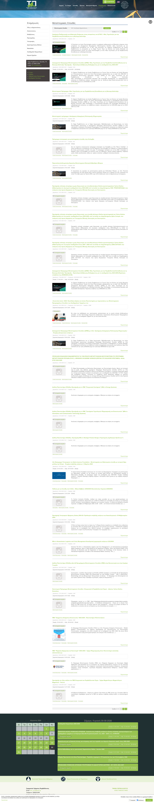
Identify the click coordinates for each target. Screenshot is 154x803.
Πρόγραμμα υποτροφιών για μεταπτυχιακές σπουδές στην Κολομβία (73, 139)
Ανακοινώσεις (31, 31)
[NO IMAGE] (59, 150)
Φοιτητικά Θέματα (91, 5)
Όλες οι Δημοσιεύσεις (33, 27)
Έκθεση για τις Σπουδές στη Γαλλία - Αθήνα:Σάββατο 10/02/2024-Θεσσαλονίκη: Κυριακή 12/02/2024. (82, 489)
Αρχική (61, 5)
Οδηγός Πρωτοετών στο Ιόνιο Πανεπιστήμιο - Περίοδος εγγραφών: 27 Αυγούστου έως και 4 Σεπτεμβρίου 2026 (92, 757)
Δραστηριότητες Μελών (34, 45)
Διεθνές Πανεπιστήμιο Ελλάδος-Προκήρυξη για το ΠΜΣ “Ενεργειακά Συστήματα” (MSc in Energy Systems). (84, 387)
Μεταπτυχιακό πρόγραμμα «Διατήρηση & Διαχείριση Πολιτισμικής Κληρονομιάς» (77, 116)
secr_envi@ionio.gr (36, 65)
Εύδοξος (31, 74)
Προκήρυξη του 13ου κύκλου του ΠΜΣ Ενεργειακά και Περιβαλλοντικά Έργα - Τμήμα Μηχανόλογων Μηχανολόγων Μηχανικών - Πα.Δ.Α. (87, 681)
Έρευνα (82, 5)
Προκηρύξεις (64, 83)
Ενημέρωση (102, 5)
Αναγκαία (133, 800)
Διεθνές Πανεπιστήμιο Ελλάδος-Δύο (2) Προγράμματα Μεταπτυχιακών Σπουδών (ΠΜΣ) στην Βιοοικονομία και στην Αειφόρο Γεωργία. (90, 564)
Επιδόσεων (141, 800)
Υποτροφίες (75, 155)
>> (126, 31)
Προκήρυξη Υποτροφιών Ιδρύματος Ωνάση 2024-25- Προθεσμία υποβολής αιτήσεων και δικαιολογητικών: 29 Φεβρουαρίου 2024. (89, 516)
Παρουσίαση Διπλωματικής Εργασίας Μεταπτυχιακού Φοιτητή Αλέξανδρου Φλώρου (77, 163)
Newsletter (30, 48)
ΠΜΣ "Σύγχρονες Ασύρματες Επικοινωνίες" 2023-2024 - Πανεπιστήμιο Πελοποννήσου (78, 617)
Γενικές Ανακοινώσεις (57, 83)
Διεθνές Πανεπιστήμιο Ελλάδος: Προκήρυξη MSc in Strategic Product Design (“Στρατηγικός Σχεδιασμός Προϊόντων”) (87, 437)
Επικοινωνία (111, 5)
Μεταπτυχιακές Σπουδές (73, 83)
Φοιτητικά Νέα (84, 323)
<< (18, 720)
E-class (31, 72)
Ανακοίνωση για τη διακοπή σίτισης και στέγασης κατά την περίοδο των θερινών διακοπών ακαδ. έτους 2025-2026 (94, 741)
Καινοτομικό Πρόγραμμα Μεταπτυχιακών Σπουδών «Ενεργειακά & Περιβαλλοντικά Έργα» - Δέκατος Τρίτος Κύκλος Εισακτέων (87, 590)
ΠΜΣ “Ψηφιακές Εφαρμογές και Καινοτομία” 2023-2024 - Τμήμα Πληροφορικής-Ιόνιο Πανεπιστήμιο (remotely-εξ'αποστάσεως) (85, 651)
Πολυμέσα (56, 311)
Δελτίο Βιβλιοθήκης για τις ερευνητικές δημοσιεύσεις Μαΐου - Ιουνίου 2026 (81, 749)
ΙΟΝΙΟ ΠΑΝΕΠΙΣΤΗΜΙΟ (121, 790)
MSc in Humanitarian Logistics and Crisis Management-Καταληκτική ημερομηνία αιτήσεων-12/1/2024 (83, 541)
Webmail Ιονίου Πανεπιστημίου (37, 76)
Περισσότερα (124, 57)
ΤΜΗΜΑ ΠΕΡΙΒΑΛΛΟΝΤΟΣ (120, 788)
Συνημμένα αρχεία (59, 42)
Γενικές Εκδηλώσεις (66, 323)
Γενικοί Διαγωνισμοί (56, 481)
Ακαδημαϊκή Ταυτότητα (35, 78)
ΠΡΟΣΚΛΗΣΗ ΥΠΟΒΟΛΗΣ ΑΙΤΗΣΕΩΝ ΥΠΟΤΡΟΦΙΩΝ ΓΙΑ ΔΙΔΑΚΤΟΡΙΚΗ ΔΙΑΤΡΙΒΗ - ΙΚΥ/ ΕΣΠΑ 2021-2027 (91, 765)
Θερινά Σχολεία (31, 55)
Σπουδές (75, 5)
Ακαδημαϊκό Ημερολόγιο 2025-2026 (69, 723)
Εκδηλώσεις (30, 34)
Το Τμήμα (68, 5)
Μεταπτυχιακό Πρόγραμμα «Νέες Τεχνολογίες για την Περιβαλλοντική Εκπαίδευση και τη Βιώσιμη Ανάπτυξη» (85, 91)
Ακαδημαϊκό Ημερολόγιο (34, 52)
